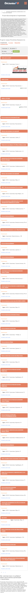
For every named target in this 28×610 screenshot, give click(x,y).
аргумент (4, 517)
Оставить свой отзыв (5, 74)
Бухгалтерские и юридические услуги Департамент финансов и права (12, 201)
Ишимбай (17, 42)
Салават (10, 42)
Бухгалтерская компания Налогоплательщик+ (9, 488)
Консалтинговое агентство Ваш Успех (12, 355)
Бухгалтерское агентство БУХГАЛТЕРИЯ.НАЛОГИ (9, 415)
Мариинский (4, 44)
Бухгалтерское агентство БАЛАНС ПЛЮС (14, 301)
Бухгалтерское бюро (7, 342)
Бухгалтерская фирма (8, 216)
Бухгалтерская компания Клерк (11, 117)
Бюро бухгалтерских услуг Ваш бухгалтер (13, 229)
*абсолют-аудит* (6, 58)
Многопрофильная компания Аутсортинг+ (14, 458)
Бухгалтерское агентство (9, 328)
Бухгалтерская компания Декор (11, 314)
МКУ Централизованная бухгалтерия (12, 187)
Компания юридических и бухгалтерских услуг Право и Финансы (13, 559)
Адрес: (3, 64)
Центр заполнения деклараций (10, 131)
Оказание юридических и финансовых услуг (16, 11)
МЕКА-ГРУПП (6, 98)
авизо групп (5, 79)
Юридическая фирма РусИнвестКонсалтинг (14, 144)
